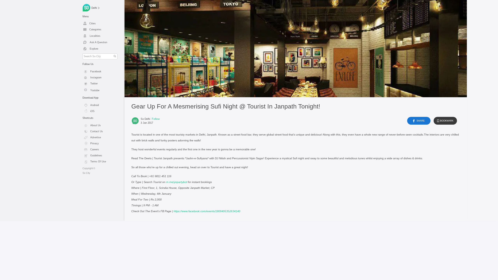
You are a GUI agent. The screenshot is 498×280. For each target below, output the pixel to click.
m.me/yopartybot (176, 182)
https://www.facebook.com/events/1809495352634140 (207, 211)
